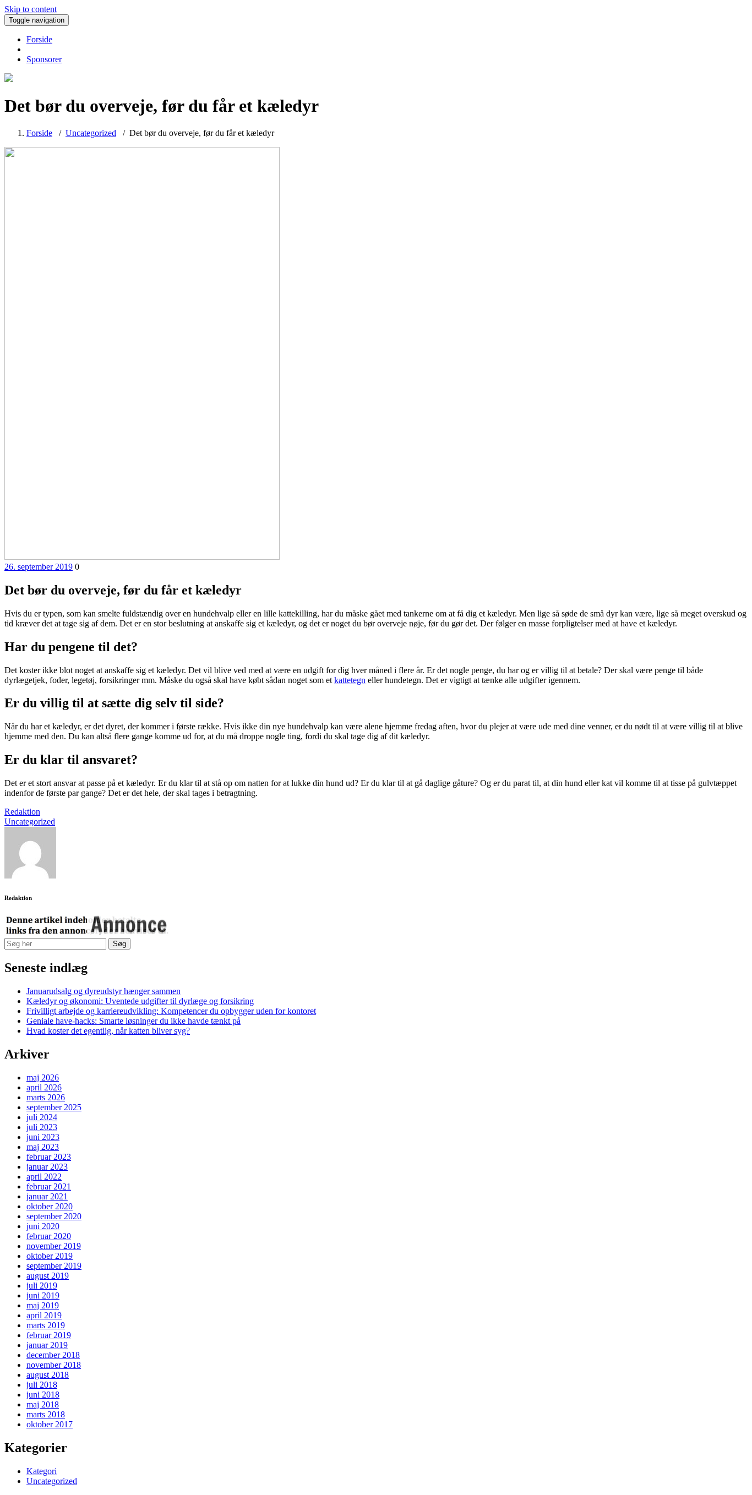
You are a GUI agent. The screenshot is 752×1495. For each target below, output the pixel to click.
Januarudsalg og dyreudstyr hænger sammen (103, 991)
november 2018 (53, 1364)
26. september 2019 (38, 566)
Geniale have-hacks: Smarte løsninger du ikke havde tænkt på (133, 1020)
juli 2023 (41, 1127)
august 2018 (47, 1374)
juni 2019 (42, 1295)
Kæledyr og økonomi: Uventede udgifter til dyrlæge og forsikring (140, 1001)
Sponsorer (44, 59)
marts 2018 (45, 1414)
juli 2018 (41, 1384)
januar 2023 (47, 1166)
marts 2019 (45, 1325)
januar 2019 (47, 1345)
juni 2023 (42, 1137)
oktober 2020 (49, 1206)
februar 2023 (48, 1156)
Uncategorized (91, 133)
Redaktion (22, 811)
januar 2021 (47, 1196)
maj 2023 (42, 1147)
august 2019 (47, 1275)
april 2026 (44, 1087)
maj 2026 (42, 1077)
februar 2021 (48, 1186)
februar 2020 (48, 1236)
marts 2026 (45, 1097)
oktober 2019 (49, 1256)
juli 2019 (41, 1285)
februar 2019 (48, 1335)
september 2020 (53, 1216)
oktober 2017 (49, 1424)
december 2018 (53, 1355)
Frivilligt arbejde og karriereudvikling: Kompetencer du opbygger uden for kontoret (171, 1011)
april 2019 (44, 1315)
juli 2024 (41, 1117)
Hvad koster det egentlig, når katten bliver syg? (108, 1030)
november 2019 (53, 1246)
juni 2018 (42, 1394)
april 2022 (44, 1176)
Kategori (41, 1471)
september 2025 (53, 1107)
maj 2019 (42, 1305)
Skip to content (30, 9)
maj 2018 (42, 1404)
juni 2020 (42, 1226)
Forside (39, 39)
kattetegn (350, 680)
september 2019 (53, 1265)
